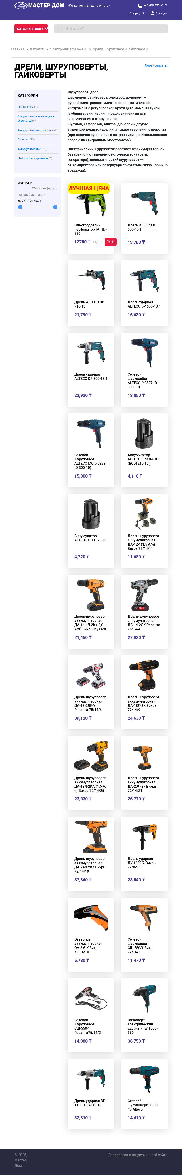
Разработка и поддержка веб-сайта (138, 1155)
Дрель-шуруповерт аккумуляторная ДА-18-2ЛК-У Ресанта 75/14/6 (90, 703)
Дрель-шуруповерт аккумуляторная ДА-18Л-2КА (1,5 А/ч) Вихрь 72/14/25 (90, 784)
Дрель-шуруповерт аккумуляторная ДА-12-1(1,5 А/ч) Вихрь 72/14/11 (143, 542)
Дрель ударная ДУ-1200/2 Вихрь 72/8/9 (142, 863)
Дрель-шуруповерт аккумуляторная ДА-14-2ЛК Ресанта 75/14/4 (144, 622)
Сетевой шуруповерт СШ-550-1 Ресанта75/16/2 (87, 1026)
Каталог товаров (32, 28)
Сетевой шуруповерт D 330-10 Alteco (143, 1105)
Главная (18, 49)
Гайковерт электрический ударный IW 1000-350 (143, 1026)
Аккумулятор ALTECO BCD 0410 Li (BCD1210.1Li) (144, 459)
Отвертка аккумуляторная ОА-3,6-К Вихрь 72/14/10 (88, 945)
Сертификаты (156, 65)
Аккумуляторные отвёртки (38, 130)
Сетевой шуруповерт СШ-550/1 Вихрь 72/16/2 (141, 945)
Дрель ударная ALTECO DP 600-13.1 (144, 304)
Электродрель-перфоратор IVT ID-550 (90, 229)
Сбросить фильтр (44, 188)
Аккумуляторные (32, 149)
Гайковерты (28, 106)
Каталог (37, 49)
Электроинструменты (68, 49)
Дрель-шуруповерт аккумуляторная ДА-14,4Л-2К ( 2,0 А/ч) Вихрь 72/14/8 (90, 622)
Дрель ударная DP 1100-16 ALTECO (89, 1103)
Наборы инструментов (35, 158)
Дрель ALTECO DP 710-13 (89, 304)
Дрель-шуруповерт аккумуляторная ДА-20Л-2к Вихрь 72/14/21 (143, 784)
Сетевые (26, 139)
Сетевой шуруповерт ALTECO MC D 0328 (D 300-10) (89, 461)
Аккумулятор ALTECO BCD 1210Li (90, 538)
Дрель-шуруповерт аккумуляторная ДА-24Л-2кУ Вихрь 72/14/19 (90, 865)
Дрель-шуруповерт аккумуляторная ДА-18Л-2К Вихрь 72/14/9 (143, 703)
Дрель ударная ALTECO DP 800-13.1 (90, 376)
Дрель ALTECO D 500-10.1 (141, 227)
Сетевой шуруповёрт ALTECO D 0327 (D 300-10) (142, 380)
